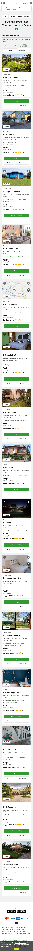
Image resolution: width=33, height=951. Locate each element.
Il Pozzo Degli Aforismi (13, 692)
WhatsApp (23, 105)
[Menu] (31, 3)
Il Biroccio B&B (9, 355)
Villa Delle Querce (10, 864)
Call (10, 105)
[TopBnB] (24, 45)
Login (26, 3)
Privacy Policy (14, 940)
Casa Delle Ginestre (11, 635)
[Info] (20, 46)
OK (16, 949)
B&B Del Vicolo (9, 749)
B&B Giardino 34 (10, 304)
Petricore (7, 523)
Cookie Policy (23, 940)
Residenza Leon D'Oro (13, 578)
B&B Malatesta (9, 412)
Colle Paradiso (9, 807)
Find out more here (20, 943)
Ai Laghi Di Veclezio (11, 191)
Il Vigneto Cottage (11, 77)
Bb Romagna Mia (10, 249)
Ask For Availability (16, 215)
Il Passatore (8, 467)
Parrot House (8, 134)
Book (17, 101)
